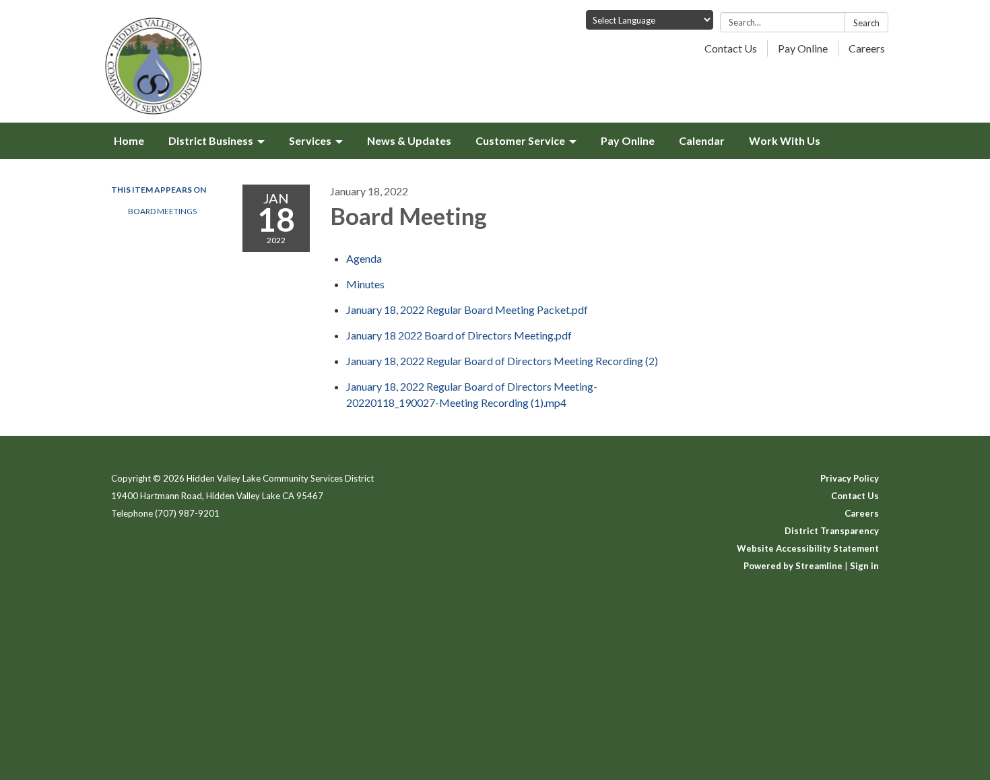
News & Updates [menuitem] (409, 140)
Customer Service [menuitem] (520, 140)
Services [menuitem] (310, 140)
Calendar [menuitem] (702, 140)
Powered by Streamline (793, 565)
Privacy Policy (849, 478)
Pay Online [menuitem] (628, 140)
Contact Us (730, 48)
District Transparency (832, 530)
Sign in (864, 565)
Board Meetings (162, 211)
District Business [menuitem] (210, 140)
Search (866, 23)
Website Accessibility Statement (808, 548)
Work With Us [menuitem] (784, 140)
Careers (867, 48)
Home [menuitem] (129, 140)
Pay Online (803, 48)
